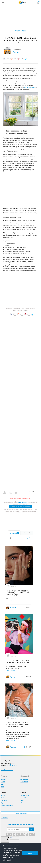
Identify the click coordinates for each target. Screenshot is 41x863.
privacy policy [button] (7, 860)
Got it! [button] (30, 853)
